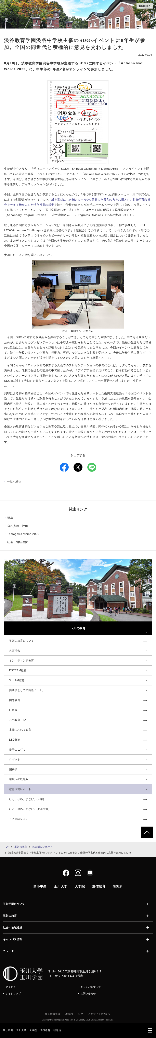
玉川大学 (21, 1030)
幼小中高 (8, 1030)
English (145, 5)
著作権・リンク (74, 1014)
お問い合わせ (88, 993)
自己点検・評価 (17, 526)
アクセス (10, 987)
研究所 (57, 1030)
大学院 (33, 1030)
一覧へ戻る (14, 481)
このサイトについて (99, 1014)
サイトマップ (13, 993)
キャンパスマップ (90, 987)
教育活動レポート (42, 846)
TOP (6, 846)
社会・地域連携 (17, 542)
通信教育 (45, 1030)
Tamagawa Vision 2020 (23, 533)
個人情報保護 (52, 1014)
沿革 (10, 517)
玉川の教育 (20, 846)
